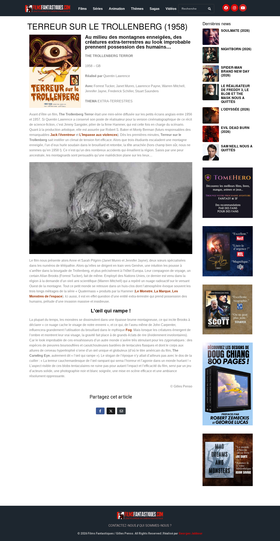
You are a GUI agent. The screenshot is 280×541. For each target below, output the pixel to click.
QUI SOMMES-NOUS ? (155, 525)
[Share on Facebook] (100, 411)
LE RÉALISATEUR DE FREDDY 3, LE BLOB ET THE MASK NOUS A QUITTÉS (235, 93)
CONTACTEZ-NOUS (122, 525)
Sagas (154, 8)
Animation (117, 8)
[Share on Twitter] (111, 411)
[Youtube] (243, 7)
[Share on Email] (121, 411)
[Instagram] (234, 7)
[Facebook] (226, 7)
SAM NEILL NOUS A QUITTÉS (237, 148)
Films (82, 8)
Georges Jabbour (191, 533)
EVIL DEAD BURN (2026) (235, 129)
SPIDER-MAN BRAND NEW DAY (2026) (235, 71)
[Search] (209, 8)
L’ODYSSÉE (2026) (235, 109)
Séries (98, 8)
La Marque (162, 291)
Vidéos (171, 8)
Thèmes (137, 8)
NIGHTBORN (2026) (236, 49)
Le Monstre (144, 291)
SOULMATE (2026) (235, 30)
